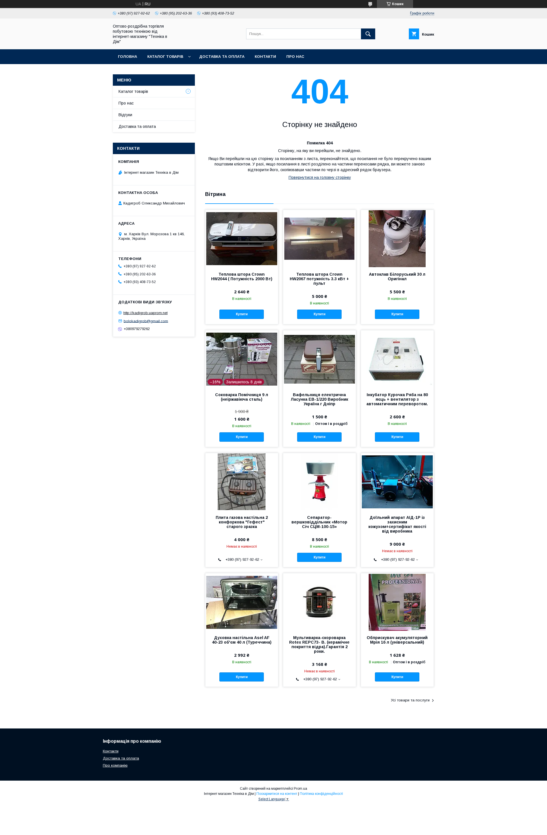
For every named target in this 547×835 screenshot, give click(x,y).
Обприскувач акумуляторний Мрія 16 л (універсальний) (397, 639)
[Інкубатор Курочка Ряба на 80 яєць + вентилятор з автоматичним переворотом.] (397, 358)
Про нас (295, 56)
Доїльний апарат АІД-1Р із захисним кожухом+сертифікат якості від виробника (397, 524)
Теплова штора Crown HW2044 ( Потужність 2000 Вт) (241, 276)
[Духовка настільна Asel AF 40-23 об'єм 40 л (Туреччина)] (241, 601)
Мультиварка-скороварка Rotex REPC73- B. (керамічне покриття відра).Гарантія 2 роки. (319, 644)
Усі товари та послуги (410, 700)
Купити (242, 314)
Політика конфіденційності (321, 794)
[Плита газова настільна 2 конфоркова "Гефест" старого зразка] (241, 481)
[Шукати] (368, 33)
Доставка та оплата (221, 56)
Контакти (265, 56)
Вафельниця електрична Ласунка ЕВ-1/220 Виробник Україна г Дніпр (319, 399)
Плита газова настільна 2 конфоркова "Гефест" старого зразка (242, 522)
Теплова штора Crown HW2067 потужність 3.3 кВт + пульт (319, 279)
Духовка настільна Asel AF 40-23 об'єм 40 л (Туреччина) (242, 639)
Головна (127, 56)
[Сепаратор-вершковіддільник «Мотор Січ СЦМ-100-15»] (319, 481)
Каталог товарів (165, 56)
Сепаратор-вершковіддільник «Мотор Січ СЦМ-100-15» (319, 522)
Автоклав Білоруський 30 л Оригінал (397, 276)
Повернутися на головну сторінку (320, 177)
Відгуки (125, 114)
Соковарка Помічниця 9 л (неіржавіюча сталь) (241, 397)
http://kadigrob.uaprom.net (145, 313)
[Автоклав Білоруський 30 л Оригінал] (397, 238)
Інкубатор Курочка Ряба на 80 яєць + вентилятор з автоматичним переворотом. (397, 399)
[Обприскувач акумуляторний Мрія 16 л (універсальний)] (397, 601)
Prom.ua (300, 789)
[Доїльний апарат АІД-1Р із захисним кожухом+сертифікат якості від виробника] (397, 481)
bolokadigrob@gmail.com (146, 321)
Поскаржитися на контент (276, 794)
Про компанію (115, 765)
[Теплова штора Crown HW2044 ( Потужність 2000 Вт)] (241, 238)
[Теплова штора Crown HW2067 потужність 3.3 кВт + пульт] (319, 238)
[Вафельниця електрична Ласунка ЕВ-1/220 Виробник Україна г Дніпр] (319, 358)
